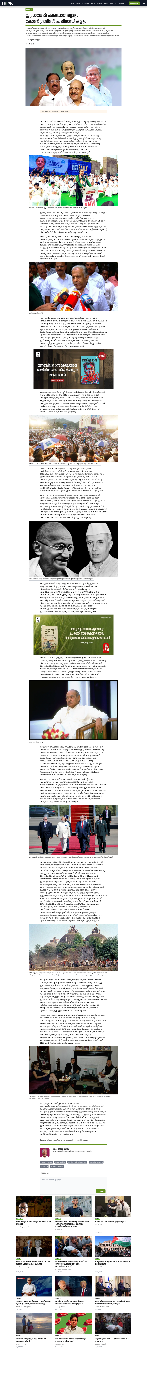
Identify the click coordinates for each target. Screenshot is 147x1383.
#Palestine (44, 1166)
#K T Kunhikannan (57, 1166)
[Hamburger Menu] (143, 3)
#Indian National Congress (77, 1162)
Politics (78, 3)
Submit (101, 1191)
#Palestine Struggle (96, 1162)
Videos (93, 3)
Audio (72, 3)
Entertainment (120, 3)
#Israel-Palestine (46, 1162)
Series (106, 3)
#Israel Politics (60, 1162)
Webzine (99, 3)
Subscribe (134, 3)
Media (111, 3)
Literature (86, 3)
